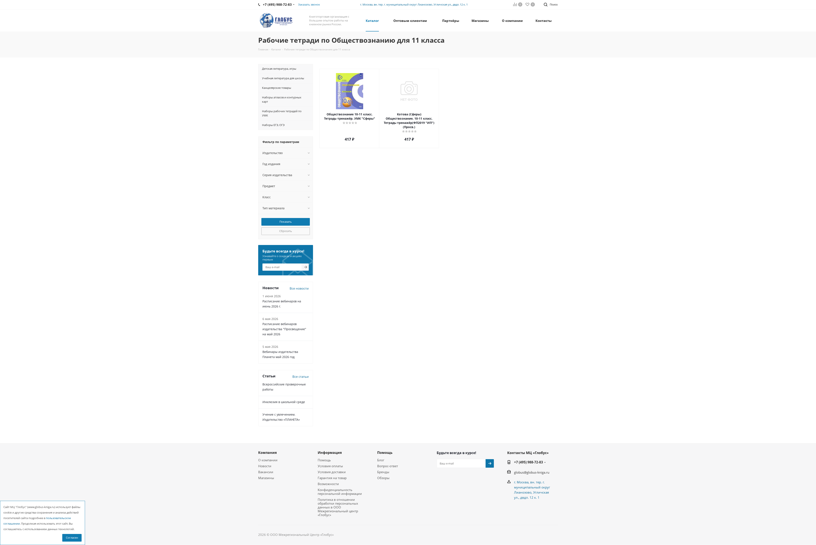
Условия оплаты (330, 466)
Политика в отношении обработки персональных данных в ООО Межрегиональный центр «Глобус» (338, 507)
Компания (267, 452)
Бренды (383, 472)
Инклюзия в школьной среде (283, 402)
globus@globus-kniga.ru (531, 472)
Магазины (266, 478)
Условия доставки (332, 472)
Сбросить (285, 231)
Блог (380, 460)
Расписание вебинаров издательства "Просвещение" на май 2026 (284, 329)
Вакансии (265, 472)
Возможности (328, 484)
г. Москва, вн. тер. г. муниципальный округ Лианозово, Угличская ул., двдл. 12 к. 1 (414, 4)
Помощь (324, 460)
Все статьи (300, 376)
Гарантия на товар (332, 478)
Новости (264, 466)
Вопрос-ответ (387, 466)
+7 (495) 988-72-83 (528, 462)
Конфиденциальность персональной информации (340, 492)
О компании (268, 460)
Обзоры (383, 478)
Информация (330, 452)
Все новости (299, 288)
